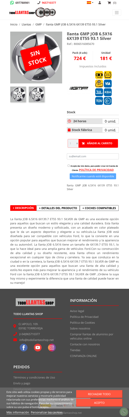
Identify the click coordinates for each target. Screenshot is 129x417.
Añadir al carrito (99, 143)
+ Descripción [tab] (23, 208)
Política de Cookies (82, 322)
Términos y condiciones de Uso (34, 377)
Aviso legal (77, 311)
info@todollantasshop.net (36, 340)
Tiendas (75, 350)
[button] (90, 2)
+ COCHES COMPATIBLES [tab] (99, 208)
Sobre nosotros (80, 328)
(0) (114, 3)
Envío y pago (21, 383)
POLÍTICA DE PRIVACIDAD (96, 170)
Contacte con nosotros (85, 344)
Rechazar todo (99, 394)
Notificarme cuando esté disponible (93, 176)
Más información (18, 412)
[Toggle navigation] (116, 12)
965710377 (49, 3)
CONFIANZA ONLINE (83, 356)
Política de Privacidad (84, 317)
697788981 (22, 3)
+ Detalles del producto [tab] (58, 208)
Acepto (99, 403)
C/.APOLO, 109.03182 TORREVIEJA (31, 326)
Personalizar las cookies (47, 412)
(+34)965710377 (29, 334)
